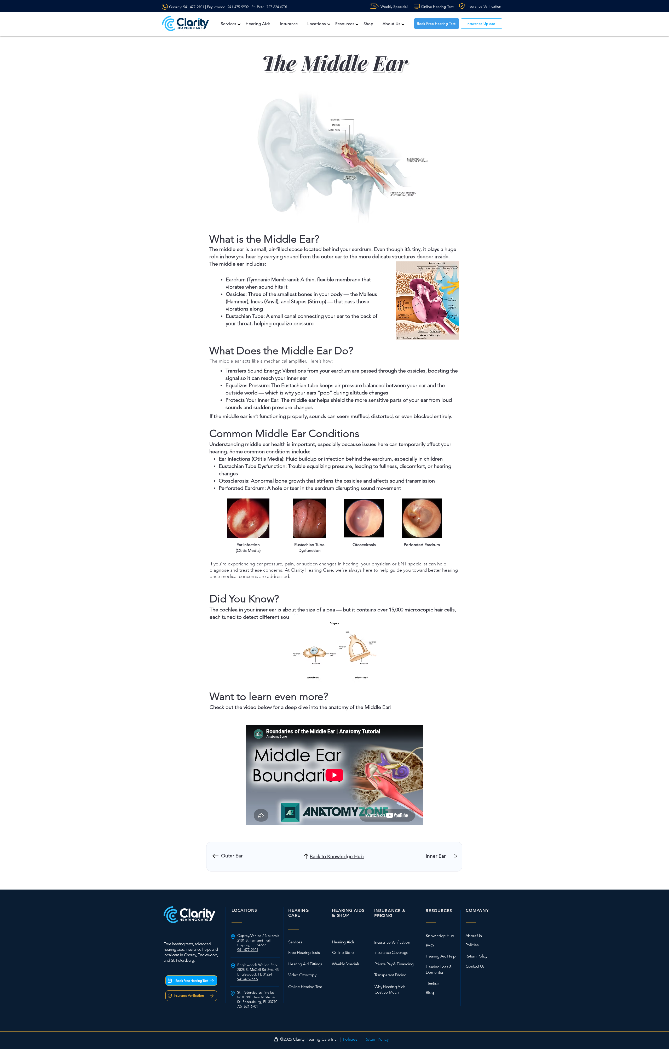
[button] (228, 23)
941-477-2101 (193, 6)
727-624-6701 (277, 6)
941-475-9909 (238, 6)
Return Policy (377, 1039)
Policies (350, 1039)
